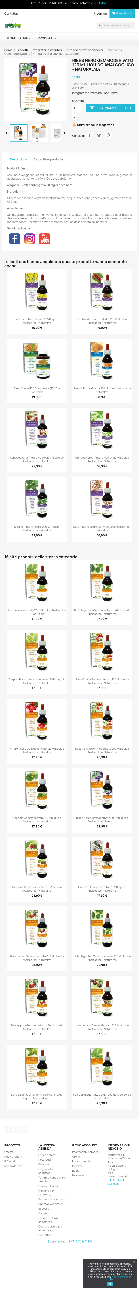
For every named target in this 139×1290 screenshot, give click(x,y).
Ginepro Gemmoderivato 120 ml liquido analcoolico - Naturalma (102, 888)
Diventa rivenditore (50, 1204)
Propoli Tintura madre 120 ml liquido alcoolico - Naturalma (102, 390)
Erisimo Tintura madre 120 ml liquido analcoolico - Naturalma (37, 320)
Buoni (75, 1170)
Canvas (43, 1213)
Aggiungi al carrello (110, 108)
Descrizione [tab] (18, 159)
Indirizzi (77, 1166)
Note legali (44, 1159)
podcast (43, 1208)
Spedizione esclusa (101, 84)
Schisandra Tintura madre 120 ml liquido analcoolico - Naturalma (102, 320)
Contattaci (11, 14)
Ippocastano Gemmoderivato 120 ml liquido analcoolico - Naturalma (102, 1027)
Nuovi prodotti (13, 1156)
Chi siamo (44, 1164)
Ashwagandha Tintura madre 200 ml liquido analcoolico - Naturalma (37, 459)
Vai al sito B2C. (99, 3)
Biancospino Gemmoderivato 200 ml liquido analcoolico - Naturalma (37, 958)
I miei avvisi (78, 1175)
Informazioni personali (86, 1152)
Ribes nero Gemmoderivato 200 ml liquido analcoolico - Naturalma (102, 819)
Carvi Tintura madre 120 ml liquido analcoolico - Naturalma (102, 528)
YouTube (16, 1129)
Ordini (76, 1156)
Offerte (9, 1152)
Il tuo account (84, 1145)
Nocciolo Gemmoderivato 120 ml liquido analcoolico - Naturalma (37, 819)
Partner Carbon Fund (51, 1199)
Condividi (89, 135)
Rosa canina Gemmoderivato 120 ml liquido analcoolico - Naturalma (102, 681)
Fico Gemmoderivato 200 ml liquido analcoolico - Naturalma (102, 1096)
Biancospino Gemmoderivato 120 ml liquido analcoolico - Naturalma (37, 1027)
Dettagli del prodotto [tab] (48, 159)
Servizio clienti (47, 1155)
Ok (110, 1284)
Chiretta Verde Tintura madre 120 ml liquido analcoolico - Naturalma (102, 459)
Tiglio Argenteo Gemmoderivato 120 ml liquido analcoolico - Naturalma (102, 612)
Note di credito (81, 1161)
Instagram (24, 1129)
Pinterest (108, 135)
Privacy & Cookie (48, 1186)
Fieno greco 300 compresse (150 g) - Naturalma (37, 390)
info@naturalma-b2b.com (118, 1181)
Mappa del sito (13, 1166)
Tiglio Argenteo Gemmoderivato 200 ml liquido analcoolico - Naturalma (102, 958)
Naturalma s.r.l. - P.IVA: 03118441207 (69, 1241)
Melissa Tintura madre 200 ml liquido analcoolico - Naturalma (37, 528)
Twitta (99, 135)
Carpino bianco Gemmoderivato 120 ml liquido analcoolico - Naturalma (37, 681)
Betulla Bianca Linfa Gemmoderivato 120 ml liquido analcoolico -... (37, 1096)
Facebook (8, 1129)
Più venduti (11, 1161)
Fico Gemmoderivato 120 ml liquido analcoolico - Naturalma (37, 612)
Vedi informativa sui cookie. (119, 1278)
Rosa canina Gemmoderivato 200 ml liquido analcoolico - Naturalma (102, 750)
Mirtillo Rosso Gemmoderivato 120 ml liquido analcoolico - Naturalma (37, 750)
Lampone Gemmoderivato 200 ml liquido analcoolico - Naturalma (37, 888)
